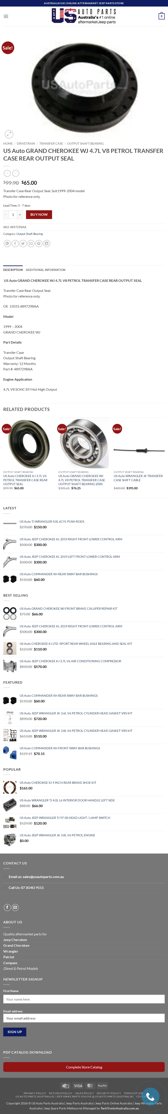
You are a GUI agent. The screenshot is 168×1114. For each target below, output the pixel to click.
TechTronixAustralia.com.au (120, 1108)
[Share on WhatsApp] (7, 243)
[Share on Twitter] (23, 243)
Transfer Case (51, 143)
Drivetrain (26, 143)
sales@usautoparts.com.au (43, 876)
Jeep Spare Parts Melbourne (62, 1108)
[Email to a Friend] (31, 243)
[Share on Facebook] (15, 243)
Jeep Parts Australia (80, 1103)
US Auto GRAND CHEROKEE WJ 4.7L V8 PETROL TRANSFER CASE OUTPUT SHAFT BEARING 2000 (81, 480)
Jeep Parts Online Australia (113, 1103)
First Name (10, 991)
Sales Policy (84, 1093)
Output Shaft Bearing (85, 143)
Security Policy (109, 1093)
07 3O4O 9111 (32, 887)
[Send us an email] (15, 907)
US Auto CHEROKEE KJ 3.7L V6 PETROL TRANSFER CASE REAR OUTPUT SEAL (25, 480)
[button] (6, 16)
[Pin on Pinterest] (38, 243)
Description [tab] (13, 270)
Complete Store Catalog (84, 1067)
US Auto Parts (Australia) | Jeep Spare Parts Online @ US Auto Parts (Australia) (74, 1096)
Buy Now (39, 214)
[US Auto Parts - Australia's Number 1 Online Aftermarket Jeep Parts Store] (84, 16)
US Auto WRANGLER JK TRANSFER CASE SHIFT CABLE (138, 478)
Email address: (13, 1011)
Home (8, 143)
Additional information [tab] (46, 270)
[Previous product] (15, 173)
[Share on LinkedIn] (46, 243)
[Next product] (7, 173)
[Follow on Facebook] (7, 907)
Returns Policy (61, 1093)
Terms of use (133, 1093)
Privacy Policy (35, 1093)
